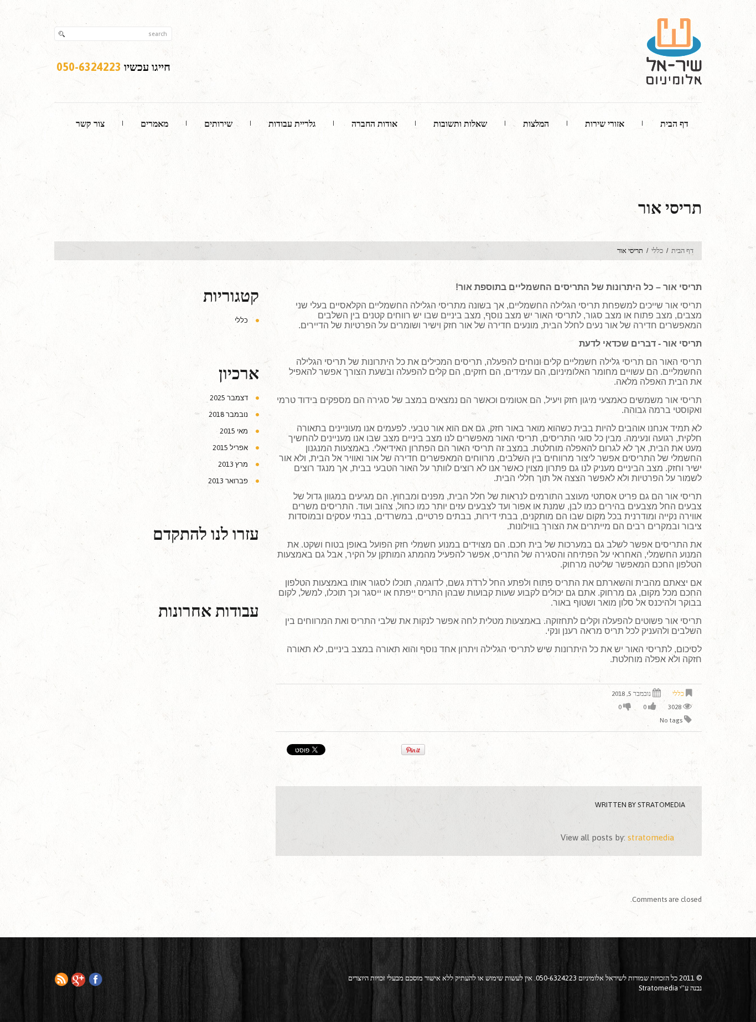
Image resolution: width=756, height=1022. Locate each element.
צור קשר (90, 123)
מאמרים (154, 123)
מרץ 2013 (233, 464)
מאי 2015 (234, 431)
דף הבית (674, 123)
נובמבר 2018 (228, 414)
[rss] (61, 978)
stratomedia (661, 805)
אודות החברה (374, 123)
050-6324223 (88, 66)
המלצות (536, 123)
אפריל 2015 (230, 447)
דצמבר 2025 (229, 398)
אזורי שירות (604, 123)
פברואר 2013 (228, 481)
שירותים (218, 123)
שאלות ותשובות (460, 123)
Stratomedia (658, 988)
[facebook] (95, 978)
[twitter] (78, 979)
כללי (657, 250)
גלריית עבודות (291, 123)
